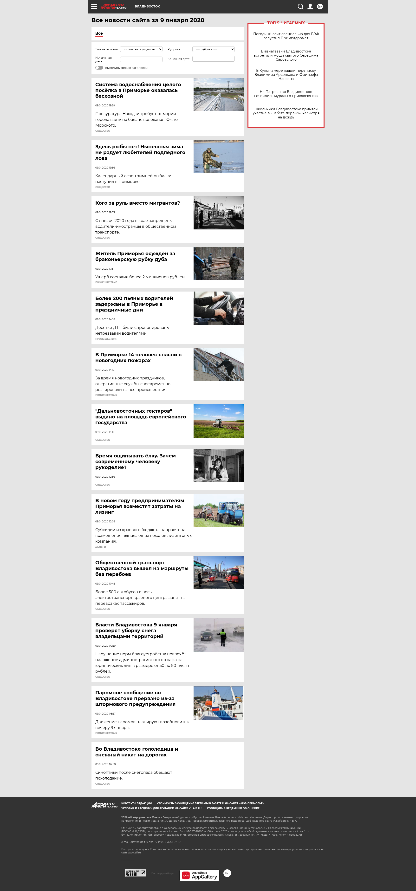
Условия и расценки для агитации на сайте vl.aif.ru (161, 808)
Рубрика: (174, 49)
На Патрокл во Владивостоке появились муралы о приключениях (286, 94)
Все (99, 33)
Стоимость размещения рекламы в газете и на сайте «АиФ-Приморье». (211, 803)
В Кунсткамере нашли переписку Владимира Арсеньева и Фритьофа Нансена (286, 75)
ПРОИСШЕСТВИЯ (106, 282)
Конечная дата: (179, 59)
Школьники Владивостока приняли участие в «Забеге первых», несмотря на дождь (286, 113)
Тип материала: (106, 49)
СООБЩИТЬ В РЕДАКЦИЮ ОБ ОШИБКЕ (233, 808)
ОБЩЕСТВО (102, 131)
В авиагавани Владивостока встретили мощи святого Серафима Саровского (286, 55)
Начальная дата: (103, 59)
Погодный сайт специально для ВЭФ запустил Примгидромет (286, 36)
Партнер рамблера (162, 873)
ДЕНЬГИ (100, 547)
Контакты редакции (136, 803)
